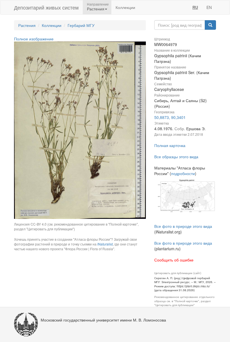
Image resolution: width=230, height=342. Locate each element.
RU (195, 7)
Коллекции (125, 7)
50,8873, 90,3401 (170, 117)
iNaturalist (105, 244)
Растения (27, 25)
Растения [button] (95, 9)
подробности (183, 173)
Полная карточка (169, 145)
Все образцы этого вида (176, 156)
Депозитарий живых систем (46, 7)
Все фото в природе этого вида (183, 226)
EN (209, 7)
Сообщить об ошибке (174, 260)
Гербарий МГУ (81, 25)
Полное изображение (34, 39)
